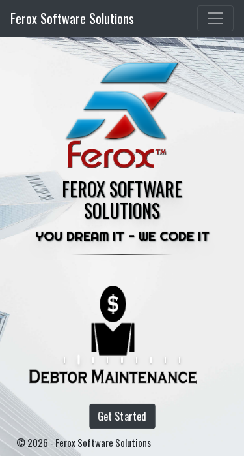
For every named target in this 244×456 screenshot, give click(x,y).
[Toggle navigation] (215, 18)
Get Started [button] (122, 416)
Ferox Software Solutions (72, 18)
